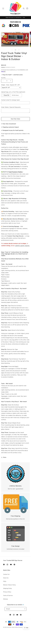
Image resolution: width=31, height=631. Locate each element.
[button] (3, 8)
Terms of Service (8, 595)
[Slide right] (19, 50)
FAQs (4, 581)
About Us (5, 577)
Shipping (3, 67)
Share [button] (4, 457)
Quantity (3, 77)
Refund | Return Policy (9, 585)
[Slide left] (12, 50)
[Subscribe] (24, 609)
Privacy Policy (7, 592)
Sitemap (5, 599)
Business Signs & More (12, 627)
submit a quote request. (22, 245)
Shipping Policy (7, 588)
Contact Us (6, 574)
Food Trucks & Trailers (15, 172)
